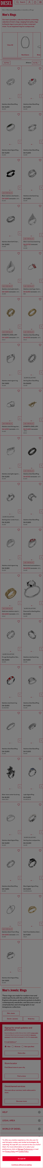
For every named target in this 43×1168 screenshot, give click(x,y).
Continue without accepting (21, 1165)
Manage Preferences (25, 1149)
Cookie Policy (23, 1151)
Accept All (21, 1159)
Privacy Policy (10, 1151)
